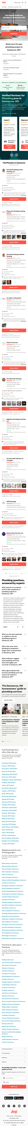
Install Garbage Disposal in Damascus (12, 891)
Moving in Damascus (8, 1023)
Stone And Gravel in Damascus (10, 1012)
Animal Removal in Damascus (10, 998)
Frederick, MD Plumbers (8, 782)
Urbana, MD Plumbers (8, 785)
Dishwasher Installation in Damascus (12, 919)
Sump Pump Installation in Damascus (12, 930)
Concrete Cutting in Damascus (10, 897)
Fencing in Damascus (8, 979)
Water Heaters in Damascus (9, 863)
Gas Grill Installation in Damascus (11, 927)
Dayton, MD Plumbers (8, 832)
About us (4, 1062)
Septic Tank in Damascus (9, 1026)
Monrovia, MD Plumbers (8, 766)
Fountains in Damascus (8, 899)
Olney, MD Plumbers (7, 830)
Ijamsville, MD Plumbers (9, 771)
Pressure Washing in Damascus (10, 1018)
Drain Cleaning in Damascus (10, 866)
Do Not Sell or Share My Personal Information (14, 1120)
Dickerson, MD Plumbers (9, 835)
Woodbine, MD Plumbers (9, 805)
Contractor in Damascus (8, 883)
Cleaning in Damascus (8, 996)
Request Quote (14, 199)
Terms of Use (10, 1116)
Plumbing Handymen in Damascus (11, 902)
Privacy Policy (18, 1116)
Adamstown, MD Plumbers (9, 807)
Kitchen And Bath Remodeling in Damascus (14, 880)
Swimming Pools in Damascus (10, 933)
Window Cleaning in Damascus (10, 1029)
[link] (5, 141)
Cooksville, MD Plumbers (9, 824)
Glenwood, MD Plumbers (9, 802)
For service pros (6, 1053)
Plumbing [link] (4, 7)
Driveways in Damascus (8, 987)
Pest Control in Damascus (9, 965)
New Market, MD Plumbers (9, 788)
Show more (23, 195)
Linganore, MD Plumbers (9, 791)
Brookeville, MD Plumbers (9, 796)
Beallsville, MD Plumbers (9, 821)
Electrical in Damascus (8, 968)
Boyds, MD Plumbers (8, 793)
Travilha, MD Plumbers (8, 843)
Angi (23, 716)
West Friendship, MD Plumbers (10, 838)
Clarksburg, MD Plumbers (9, 763)
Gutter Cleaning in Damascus (10, 1010)
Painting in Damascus (8, 990)
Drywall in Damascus (8, 1042)
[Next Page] (25, 573)
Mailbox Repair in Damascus (10, 1007)
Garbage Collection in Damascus (11, 982)
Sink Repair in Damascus (9, 908)
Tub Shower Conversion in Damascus (12, 924)
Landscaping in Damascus (9, 985)
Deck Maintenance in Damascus (11, 976)
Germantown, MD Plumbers (9, 768)
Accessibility (13, 1118)
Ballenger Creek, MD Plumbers (10, 841)
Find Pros (14, 34)
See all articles (8, 700)
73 (21, 573)
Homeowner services (7, 1049)
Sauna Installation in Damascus (11, 910)
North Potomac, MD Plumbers (10, 827)
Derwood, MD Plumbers (8, 816)
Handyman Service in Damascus (11, 1004)
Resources (4, 1057)
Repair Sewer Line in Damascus (10, 916)
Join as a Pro (17, 2)
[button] (4, 237)
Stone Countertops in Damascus (11, 888)
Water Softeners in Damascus (10, 922)
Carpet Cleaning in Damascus (10, 1039)
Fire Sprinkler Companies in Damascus (12, 894)
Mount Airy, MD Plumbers (9, 777)
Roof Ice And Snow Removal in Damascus (13, 1001)
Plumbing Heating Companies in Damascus (14, 913)
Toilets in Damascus (7, 874)
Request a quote (10, 146)
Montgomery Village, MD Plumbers (11, 780)
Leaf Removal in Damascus (9, 993)
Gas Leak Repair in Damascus (10, 869)
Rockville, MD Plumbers (8, 813)
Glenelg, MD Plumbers (8, 799)
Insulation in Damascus (8, 1015)
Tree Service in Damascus (9, 973)
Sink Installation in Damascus (10, 872)
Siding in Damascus (7, 1036)
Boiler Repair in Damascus (9, 935)
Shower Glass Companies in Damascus (13, 938)
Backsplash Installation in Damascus (12, 885)
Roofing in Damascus (8, 960)
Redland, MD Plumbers (8, 818)
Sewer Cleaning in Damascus (10, 877)
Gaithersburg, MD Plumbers (9, 774)
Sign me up (14, 1086)
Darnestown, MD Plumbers (9, 810)
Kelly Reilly (5, 716)
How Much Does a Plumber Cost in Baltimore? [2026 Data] (11, 721)
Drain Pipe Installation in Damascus (12, 905)
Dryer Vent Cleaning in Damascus (11, 1021)
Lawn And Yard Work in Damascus (11, 962)
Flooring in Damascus (8, 971)
